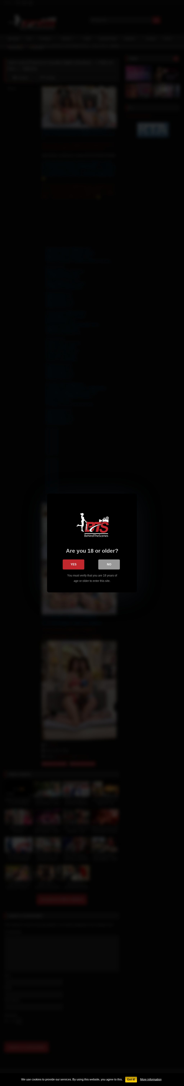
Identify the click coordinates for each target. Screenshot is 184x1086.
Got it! (131, 1079)
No (109, 564)
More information (151, 1079)
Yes (74, 564)
